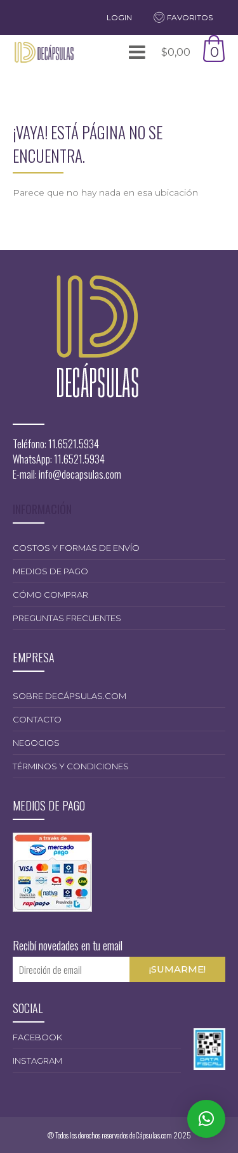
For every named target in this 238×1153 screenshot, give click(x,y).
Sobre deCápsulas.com (69, 696)
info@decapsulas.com (80, 474)
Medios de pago (50, 571)
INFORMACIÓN (42, 509)
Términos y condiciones (71, 766)
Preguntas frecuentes (67, 618)
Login (119, 17)
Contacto (37, 719)
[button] (206, 1119)
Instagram (37, 1060)
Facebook (37, 1037)
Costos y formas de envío (76, 548)
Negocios (36, 743)
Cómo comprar (50, 594)
